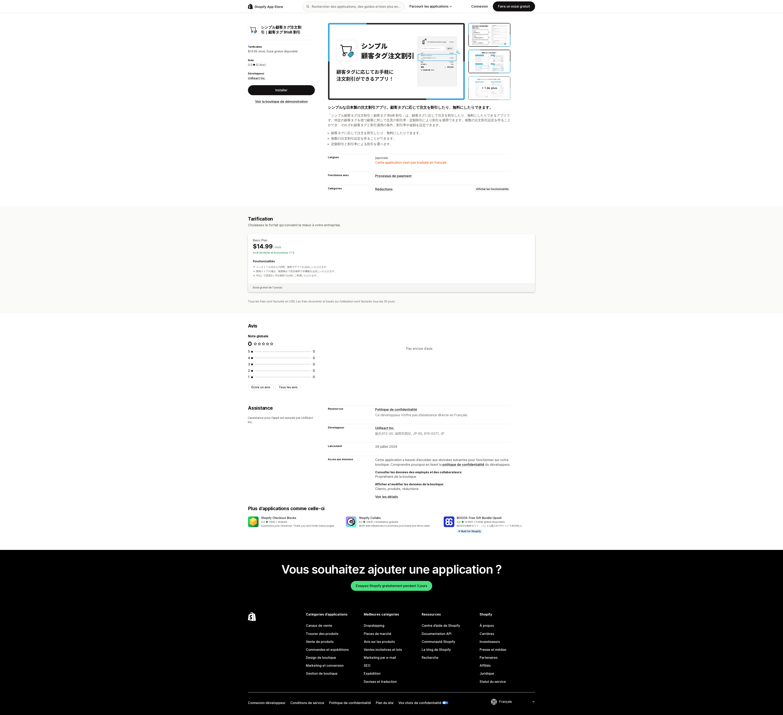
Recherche (430, 657)
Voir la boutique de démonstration (281, 101)
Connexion (479, 6)
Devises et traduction (380, 682)
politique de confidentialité (463, 464)
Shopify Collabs (370, 518)
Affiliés (485, 665)
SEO (367, 665)
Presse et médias (493, 650)
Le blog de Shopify (436, 650)
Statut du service (493, 682)
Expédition (372, 673)
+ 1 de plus (489, 88)
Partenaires (489, 657)
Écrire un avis (260, 387)
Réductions (384, 189)
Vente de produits (320, 642)
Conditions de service (307, 703)
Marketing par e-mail (380, 657)
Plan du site (385, 703)
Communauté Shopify (438, 642)
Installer (281, 90)
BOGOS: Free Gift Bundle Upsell (479, 518)
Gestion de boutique (321, 673)
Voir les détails (386, 497)
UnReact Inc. (256, 78)
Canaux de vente (319, 625)
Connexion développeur (266, 703)
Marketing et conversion (325, 665)
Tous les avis (288, 387)
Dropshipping (374, 625)
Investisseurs (490, 642)
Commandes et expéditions (327, 650)
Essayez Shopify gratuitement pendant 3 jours (391, 586)
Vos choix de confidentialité (419, 703)
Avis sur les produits (379, 642)
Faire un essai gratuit (514, 6)
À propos (487, 625)
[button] (293, 522)
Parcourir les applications (428, 6)
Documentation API (436, 634)
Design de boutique (321, 657)
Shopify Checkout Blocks (278, 518)
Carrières (487, 634)
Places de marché (377, 634)
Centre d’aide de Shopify (441, 625)
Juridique (487, 673)
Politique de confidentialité (396, 409)
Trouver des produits (322, 634)
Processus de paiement (393, 176)
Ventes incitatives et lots (383, 650)
